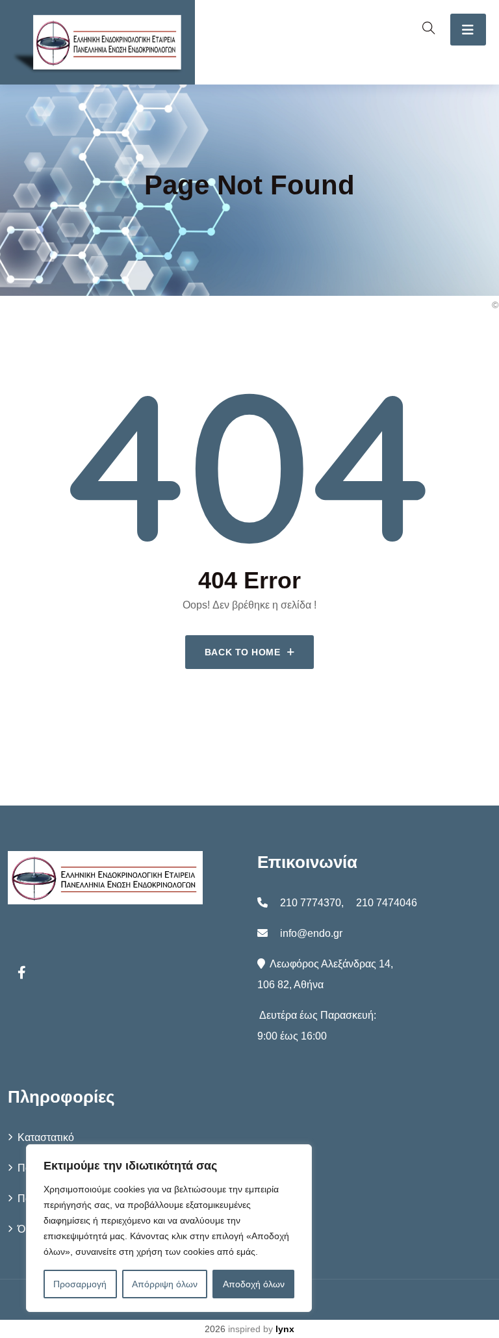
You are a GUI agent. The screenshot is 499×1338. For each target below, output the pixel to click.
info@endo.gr (311, 933)
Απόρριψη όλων (165, 1284)
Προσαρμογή (80, 1284)
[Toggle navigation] (468, 30)
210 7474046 (386, 902)
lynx (284, 1329)
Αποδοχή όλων (254, 1284)
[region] (169, 1228)
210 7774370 (310, 902)
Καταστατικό (46, 1137)
